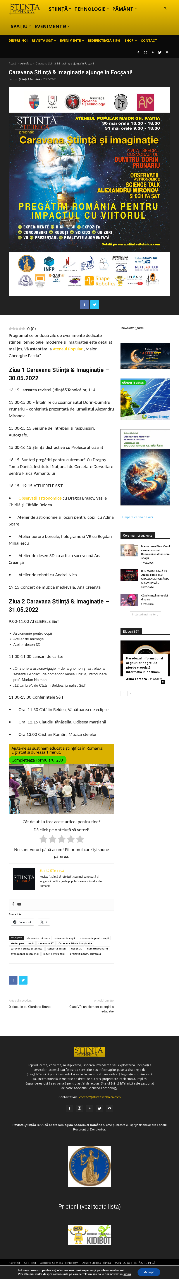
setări (127, 1274)
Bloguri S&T (131, 631)
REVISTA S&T (42, 40)
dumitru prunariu (97, 948)
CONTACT (149, 40)
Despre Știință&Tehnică (96, 1263)
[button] (165, 9)
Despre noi (18, 40)
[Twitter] (160, 52)
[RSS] (152, 52)
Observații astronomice (40, 498)
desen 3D (76, 948)
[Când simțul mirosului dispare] (129, 600)
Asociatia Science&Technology (59, 1263)
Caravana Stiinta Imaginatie (75, 943)
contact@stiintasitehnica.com (100, 1097)
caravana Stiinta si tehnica (27, 948)
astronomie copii (65, 938)
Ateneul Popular (68, 349)
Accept (149, 1272)
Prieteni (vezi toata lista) (89, 1206)
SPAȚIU (19, 26)
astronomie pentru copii (94, 938)
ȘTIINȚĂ (58, 8)
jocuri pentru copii (54, 953)
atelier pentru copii (22, 943)
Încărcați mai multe (144, 614)
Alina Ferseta (136, 679)
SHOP (129, 40)
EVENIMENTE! (50, 26)
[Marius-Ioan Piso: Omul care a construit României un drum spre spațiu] (129, 550)
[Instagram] (145, 52)
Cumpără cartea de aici (136, 517)
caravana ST (46, 943)
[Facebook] (138, 52)
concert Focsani (56, 948)
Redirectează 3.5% (104, 40)
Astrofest (26, 63)
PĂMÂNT (122, 8)
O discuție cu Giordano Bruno (30, 1007)
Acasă (12, 63)
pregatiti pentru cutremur (85, 953)
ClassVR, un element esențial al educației (91, 1009)
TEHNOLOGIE (89, 8)
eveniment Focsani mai (25, 953)
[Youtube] (167, 52)
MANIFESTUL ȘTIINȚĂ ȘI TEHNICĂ (135, 1263)
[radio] (43, 840)
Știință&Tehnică (29, 79)
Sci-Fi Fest (30, 1263)
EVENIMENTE (70, 40)
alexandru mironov (38, 938)
